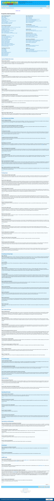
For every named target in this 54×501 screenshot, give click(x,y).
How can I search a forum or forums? (31, 33)
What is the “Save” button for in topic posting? (8, 44)
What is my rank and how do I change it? (7, 32)
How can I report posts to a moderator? (7, 43)
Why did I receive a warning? (5, 42)
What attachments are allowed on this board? (32, 45)
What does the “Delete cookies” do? (7, 23)
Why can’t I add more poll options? (6, 39)
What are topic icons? (5, 55)
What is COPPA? (4, 17)
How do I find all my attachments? (31, 46)
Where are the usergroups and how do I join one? (33, 19)
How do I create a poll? (5, 38)
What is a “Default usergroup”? (30, 21)
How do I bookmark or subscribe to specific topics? (33, 40)
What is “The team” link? (29, 22)
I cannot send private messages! (30, 25)
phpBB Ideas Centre (41, 465)
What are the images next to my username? (8, 30)
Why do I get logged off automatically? (7, 22)
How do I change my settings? (6, 26)
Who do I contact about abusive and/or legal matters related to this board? (36, 50)
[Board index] (10, 3)
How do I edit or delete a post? (6, 36)
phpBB (43, 144)
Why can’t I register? (4, 18)
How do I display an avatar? (5, 31)
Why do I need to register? (5, 16)
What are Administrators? (29, 16)
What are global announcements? (6, 52)
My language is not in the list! (6, 29)
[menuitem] (7, 6)
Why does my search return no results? (31, 34)
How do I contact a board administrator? (31, 51)
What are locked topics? (5, 54)
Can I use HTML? (4, 49)
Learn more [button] (27, 499)
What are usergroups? (29, 18)
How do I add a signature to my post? (7, 37)
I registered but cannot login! (6, 19)
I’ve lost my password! (5, 21)
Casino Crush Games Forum (23, 1)
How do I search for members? (30, 36)
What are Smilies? (4, 50)
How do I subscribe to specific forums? (31, 41)
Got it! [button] (49, 499)
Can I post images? (4, 51)
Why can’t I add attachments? (6, 41)
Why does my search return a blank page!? (32, 35)
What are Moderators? (29, 17)
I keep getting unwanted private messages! (32, 26)
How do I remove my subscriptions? (31, 42)
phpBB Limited (26, 460)
